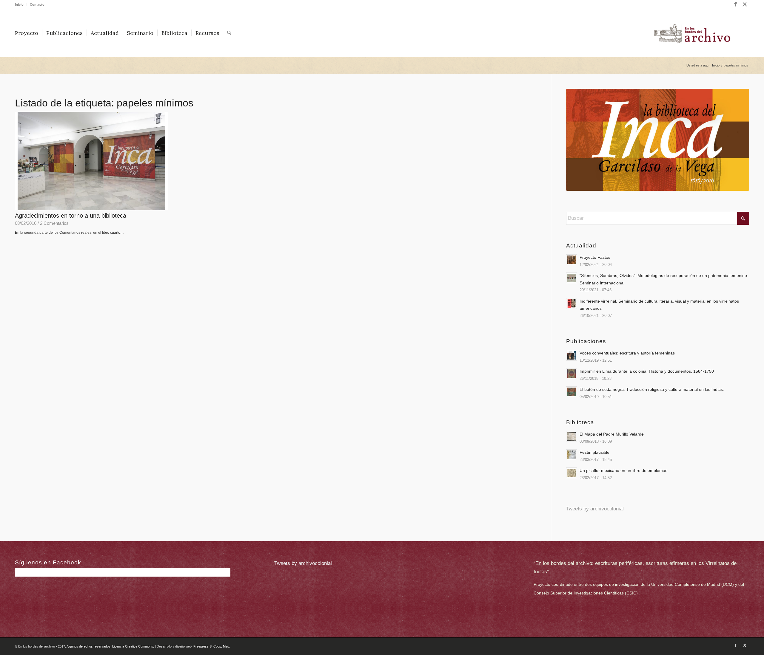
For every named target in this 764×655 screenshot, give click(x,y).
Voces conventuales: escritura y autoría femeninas (627, 353)
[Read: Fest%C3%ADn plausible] (571, 454)
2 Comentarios (54, 223)
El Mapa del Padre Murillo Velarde (612, 434)
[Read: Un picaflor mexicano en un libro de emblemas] (571, 472)
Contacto (37, 4)
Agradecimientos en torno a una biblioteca (70, 215)
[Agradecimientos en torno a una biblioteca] (91, 161)
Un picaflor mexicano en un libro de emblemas (623, 470)
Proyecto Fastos (595, 257)
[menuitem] (21, 4)
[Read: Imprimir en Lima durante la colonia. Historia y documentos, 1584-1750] (571, 373)
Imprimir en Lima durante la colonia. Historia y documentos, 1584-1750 (647, 371)
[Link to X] (744, 4)
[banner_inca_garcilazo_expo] (657, 140)
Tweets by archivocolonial (595, 509)
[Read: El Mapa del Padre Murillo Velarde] (571, 436)
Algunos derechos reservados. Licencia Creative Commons (110, 646)
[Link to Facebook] (735, 4)
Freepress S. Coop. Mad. (211, 646)
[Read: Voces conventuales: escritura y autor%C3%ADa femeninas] (571, 355)
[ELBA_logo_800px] (692, 33)
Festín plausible (594, 452)
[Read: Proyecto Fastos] (571, 259)
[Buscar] (229, 33)
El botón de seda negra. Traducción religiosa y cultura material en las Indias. (652, 389)
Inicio (19, 4)
